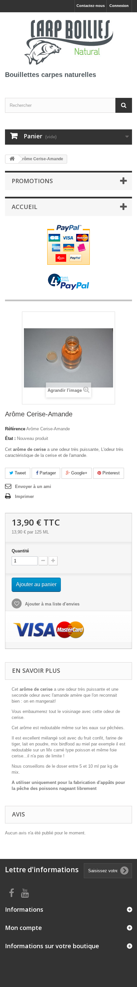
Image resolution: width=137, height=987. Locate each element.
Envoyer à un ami (33, 486)
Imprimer (24, 496)
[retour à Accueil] (12, 159)
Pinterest (110, 472)
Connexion (119, 6)
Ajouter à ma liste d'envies (51, 603)
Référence (15, 428)
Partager (47, 472)
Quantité (20, 550)
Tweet (19, 472)
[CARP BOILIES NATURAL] (68, 41)
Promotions (32, 181)
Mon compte (23, 928)
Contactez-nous (90, 6)
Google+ (78, 472)
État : (10, 438)
